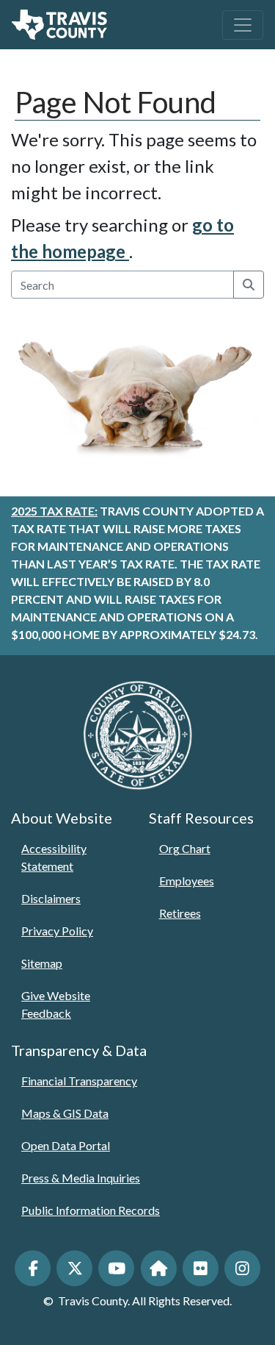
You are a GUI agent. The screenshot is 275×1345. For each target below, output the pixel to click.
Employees (186, 881)
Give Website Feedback (55, 1004)
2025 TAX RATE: (54, 511)
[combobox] (123, 285)
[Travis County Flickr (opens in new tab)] (201, 1268)
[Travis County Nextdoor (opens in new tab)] (159, 1268)
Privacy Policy (57, 931)
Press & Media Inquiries (80, 1178)
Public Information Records (90, 1210)
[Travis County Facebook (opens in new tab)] (33, 1268)
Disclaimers (51, 898)
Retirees (180, 913)
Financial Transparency (79, 1081)
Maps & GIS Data (65, 1113)
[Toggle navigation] (242, 25)
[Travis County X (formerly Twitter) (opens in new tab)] (74, 1268)
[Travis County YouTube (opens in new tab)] (116, 1268)
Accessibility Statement (54, 857)
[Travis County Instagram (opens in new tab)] (242, 1268)
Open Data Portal (65, 1145)
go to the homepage (122, 238)
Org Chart (184, 848)
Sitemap (41, 963)
